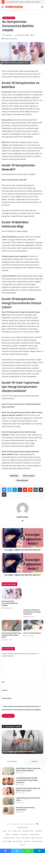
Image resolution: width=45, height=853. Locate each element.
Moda (18, 838)
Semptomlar (23, 480)
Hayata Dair (24, 834)
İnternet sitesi (6, 698)
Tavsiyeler (26, 841)
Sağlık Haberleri (9, 18)
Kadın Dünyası (34, 834)
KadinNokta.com (22, 827)
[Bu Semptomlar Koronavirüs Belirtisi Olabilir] (12, 593)
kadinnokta (8, 35)
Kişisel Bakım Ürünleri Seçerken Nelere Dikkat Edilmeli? (28, 769)
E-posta (5, 690)
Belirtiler (15, 476)
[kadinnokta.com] (14, 6)
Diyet (4, 831)
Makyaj (8, 834)
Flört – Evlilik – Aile (14, 831)
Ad (3, 682)
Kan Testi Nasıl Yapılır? (32, 633)
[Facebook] (4, 490)
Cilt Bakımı (38, 831)
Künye (22, 845)
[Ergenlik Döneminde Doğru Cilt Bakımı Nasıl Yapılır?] (8, 791)
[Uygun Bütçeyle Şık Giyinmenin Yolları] (8, 801)
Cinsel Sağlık (7, 841)
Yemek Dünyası (37, 841)
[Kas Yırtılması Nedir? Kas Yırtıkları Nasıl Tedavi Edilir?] (12, 625)
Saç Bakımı (15, 834)
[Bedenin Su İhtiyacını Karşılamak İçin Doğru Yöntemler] (33, 598)
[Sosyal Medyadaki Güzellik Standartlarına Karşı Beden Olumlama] (8, 781)
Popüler (35, 761)
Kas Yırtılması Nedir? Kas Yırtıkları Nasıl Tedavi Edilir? (11, 635)
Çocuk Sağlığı (17, 841)
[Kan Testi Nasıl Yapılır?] (33, 625)
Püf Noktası (26, 838)
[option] (22, 742)
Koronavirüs (29, 476)
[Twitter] (9, 490)
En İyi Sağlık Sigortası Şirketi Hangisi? (19, 751)
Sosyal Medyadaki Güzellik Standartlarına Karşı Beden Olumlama (27, 780)
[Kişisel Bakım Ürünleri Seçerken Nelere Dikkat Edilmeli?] (8, 771)
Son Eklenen (12, 761)
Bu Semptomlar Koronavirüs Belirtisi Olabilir (10, 603)
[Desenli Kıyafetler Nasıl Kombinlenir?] (8, 811)
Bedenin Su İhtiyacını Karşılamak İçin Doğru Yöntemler (32, 612)
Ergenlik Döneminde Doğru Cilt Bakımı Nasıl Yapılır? (23, 2)
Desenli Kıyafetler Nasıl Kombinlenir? (25, 809)
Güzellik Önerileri (28, 831)
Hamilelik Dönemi (9, 838)
